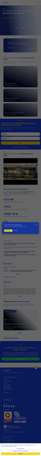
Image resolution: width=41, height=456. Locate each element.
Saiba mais (7, 230)
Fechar (15, 230)
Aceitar (20, 453)
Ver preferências (20, 448)
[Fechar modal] (37, 224)
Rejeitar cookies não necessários (20, 451)
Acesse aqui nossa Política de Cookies (9, 446)
